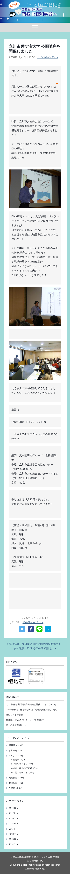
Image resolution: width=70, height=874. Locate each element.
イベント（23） (16, 755)
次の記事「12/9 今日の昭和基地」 (34, 648)
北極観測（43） (16, 783)
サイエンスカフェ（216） (23, 764)
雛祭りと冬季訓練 (14, 715)
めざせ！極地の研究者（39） (25, 768)
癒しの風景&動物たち (16, 725)
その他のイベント (47, 57)
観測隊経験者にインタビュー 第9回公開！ (26, 720)
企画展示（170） (19, 760)
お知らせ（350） (17, 750)
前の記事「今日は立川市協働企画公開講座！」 (36, 643)
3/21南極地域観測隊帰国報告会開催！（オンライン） (31, 704)
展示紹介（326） (17, 745)
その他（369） (16, 788)
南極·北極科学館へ (39, 12)
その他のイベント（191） (23, 772)
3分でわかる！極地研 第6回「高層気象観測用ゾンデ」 (32, 709)
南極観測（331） (17, 777)
